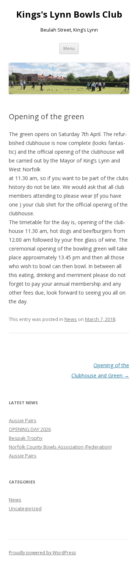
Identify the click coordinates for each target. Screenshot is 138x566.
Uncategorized (25, 508)
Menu (69, 48)
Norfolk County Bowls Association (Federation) (60, 446)
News (70, 319)
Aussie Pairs (22, 420)
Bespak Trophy (26, 438)
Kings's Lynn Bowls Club (69, 14)
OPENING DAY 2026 (30, 429)
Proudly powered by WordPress (42, 552)
